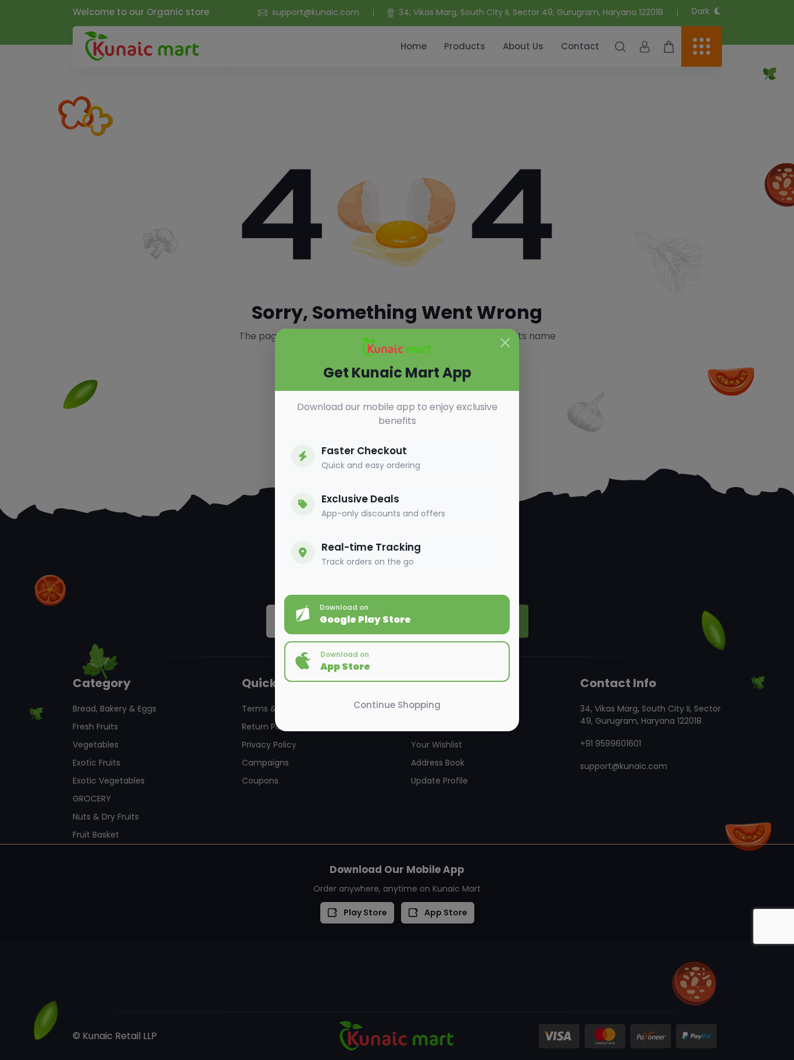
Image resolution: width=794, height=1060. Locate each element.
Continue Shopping (397, 705)
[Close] (505, 343)
